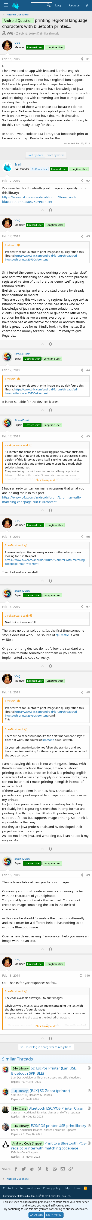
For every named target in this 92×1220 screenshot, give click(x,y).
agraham (16, 1112)
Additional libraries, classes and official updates (52, 1077)
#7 (88, 607)
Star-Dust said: (14, 545)
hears (14, 1130)
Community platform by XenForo (37, 1195)
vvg (10, 33)
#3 (88, 236)
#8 (88, 692)
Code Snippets (30, 1152)
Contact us (10, 1188)
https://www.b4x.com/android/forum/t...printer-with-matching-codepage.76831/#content (41, 499)
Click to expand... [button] (46, 480)
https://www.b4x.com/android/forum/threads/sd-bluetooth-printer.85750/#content (39, 199)
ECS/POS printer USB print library (58, 1125)
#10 (87, 975)
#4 (88, 370)
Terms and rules (30, 1188)
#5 (88, 436)
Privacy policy (51, 1188)
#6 (88, 537)
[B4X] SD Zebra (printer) (50, 1090)
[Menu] (6, 5)
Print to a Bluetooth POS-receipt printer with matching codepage (48, 1146)
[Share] (82, 59)
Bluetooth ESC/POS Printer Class (55, 1108)
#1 (88, 59)
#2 (88, 181)
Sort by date (35, 155)
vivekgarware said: (16, 445)
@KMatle (62, 635)
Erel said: (10, 245)
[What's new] (87, 5)
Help (67, 1188)
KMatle (15, 1152)
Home (76, 1188)
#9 (88, 875)
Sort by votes (55, 155)
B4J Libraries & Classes (38, 1095)
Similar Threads (49, 33)
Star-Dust (22, 354)
